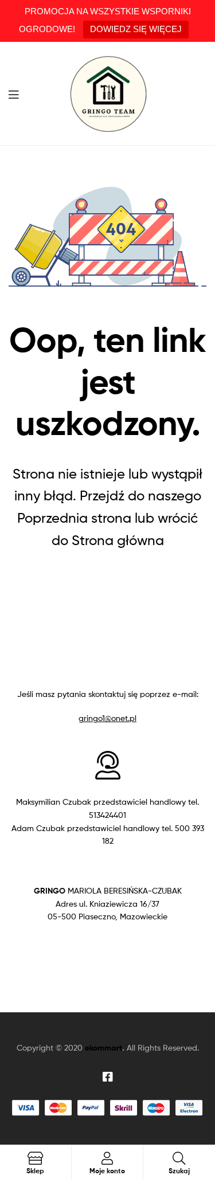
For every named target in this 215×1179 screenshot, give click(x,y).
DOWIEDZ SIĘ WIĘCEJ (136, 29)
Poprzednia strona (74, 518)
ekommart (103, 1048)
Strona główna (118, 540)
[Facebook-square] (108, 1077)
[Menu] (17, 93)
